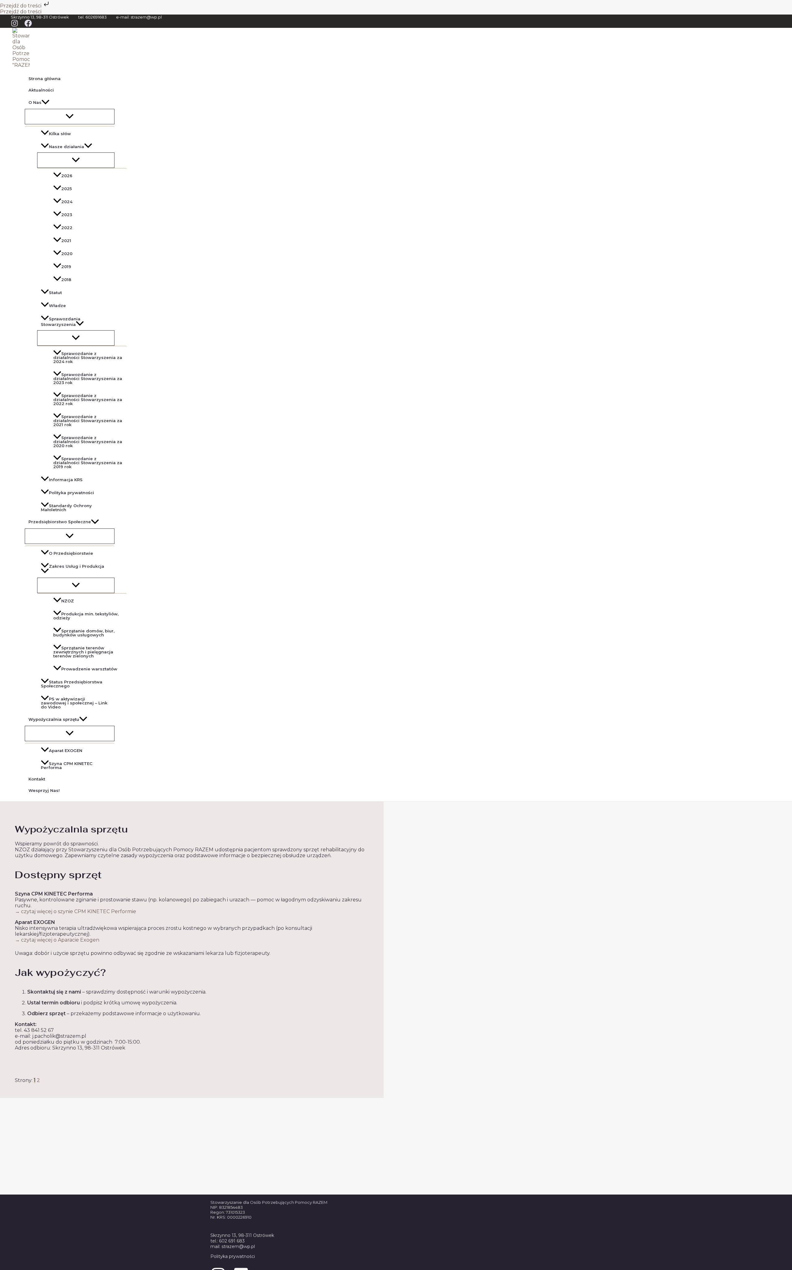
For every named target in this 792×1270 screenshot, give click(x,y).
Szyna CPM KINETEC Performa (67, 765)
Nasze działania (66, 146)
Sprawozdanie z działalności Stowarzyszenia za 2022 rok (87, 399)
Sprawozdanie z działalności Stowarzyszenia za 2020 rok (87, 441)
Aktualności (41, 90)
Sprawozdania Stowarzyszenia (60, 321)
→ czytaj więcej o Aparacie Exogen (57, 940)
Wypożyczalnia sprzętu (53, 719)
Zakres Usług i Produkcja (76, 566)
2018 (66, 279)
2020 (66, 253)
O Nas (34, 102)
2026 (66, 175)
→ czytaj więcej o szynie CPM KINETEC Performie (75, 911)
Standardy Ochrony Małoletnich (66, 507)
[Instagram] (14, 25)
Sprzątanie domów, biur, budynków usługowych (83, 632)
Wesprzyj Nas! (44, 790)
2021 (66, 240)
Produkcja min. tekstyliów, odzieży (85, 615)
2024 (66, 201)
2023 (66, 214)
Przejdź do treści (21, 6)
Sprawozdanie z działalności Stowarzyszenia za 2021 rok (87, 420)
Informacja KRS (66, 479)
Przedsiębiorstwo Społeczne (59, 521)
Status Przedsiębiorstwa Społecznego (71, 683)
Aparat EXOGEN (65, 750)
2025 (66, 188)
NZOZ (67, 600)
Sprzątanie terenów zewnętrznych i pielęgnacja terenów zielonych (83, 651)
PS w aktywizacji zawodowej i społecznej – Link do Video (74, 702)
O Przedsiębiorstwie (71, 553)
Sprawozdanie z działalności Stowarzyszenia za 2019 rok (87, 462)
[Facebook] (28, 25)
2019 (66, 266)
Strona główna (44, 78)
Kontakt (36, 778)
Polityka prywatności (71, 492)
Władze (57, 305)
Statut (55, 292)
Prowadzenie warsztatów (89, 668)
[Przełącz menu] (69, 116)
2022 (66, 227)
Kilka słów (60, 133)
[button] (45, 102)
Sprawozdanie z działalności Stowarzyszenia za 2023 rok (87, 378)
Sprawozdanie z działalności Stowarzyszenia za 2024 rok (87, 357)
